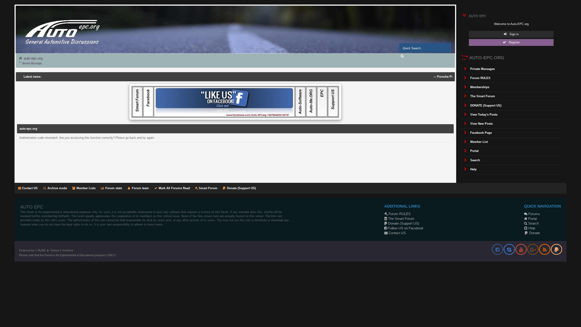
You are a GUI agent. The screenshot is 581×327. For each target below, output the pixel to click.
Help (531, 228)
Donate (534, 233)
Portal (532, 218)
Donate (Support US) (241, 188)
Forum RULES (399, 214)
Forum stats (113, 188)
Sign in (513, 34)
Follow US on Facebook (405, 228)
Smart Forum (207, 188)
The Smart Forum (400, 218)
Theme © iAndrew (61, 250)
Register (513, 42)
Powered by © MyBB (32, 250)
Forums (533, 214)
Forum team (140, 188)
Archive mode (57, 188)
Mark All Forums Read (174, 188)
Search (533, 223)
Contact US (29, 188)
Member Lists (86, 188)
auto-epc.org (33, 58)
